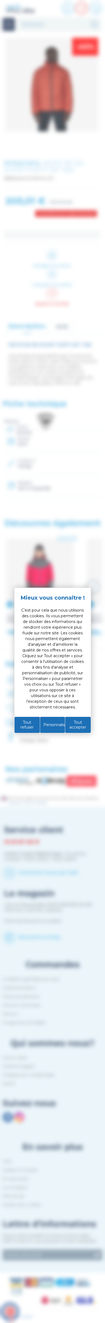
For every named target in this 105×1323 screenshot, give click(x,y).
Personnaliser (54, 724)
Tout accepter (77, 725)
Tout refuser (27, 725)
